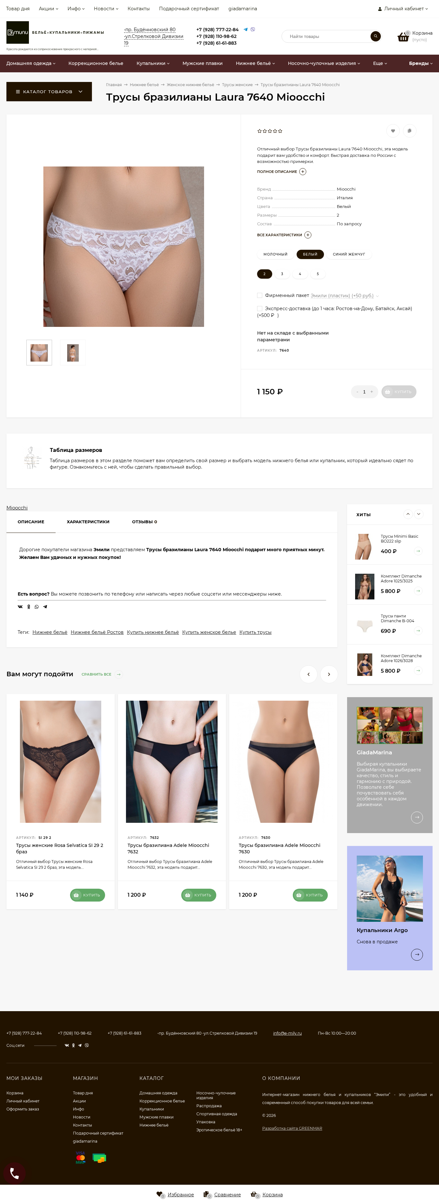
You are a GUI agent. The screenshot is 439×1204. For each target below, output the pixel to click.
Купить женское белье (209, 632)
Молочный (276, 254)
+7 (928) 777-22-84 (217, 29)
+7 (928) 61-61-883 (216, 43)
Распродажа (209, 1105)
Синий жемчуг (349, 254)
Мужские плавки (156, 1117)
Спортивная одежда (216, 1113)
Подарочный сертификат (189, 9)
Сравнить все (97, 674)
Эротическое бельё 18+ (219, 1130)
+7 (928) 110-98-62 (216, 36)
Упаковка (205, 1121)
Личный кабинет (23, 1101)
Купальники (151, 1109)
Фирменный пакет (286, 295)
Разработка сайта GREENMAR (292, 1128)
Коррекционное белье (162, 1101)
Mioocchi (17, 508)
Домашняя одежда (158, 1093)
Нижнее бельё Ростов (97, 632)
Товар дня (18, 9)
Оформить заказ (22, 1109)
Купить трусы (255, 632)
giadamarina (242, 9)
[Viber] (253, 29)
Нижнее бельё (49, 632)
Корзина (14, 1093)
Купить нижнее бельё (153, 632)
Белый (310, 254)
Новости (104, 9)
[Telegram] (245, 29)
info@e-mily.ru (287, 1033)
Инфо (74, 9)
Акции (46, 9)
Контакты (139, 9)
